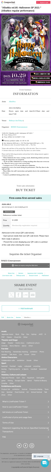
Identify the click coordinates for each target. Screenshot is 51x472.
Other (25, 337)
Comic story (20, 343)
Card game (40, 378)
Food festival (19, 392)
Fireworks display (35, 389)
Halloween (45, 275)
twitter (11, 295)
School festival (36, 392)
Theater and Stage (9, 340)
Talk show (13, 354)
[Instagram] (31, 445)
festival (24, 389)
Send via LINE (25, 295)
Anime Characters (9, 357)
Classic (9, 337)
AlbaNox (12, 102)
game (3, 380)
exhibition (33, 352)
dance (24, 346)
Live (20, 354)
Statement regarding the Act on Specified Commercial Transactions (25, 430)
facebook (18, 295)
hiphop (33, 334)
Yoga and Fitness (7, 378)
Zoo (23, 378)
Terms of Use (8, 423)
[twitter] (19, 445)
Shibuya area (20, 275)
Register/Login (44, 2)
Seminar (10, 392)
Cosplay (4, 383)
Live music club (7, 275)
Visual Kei (17, 337)
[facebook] (25, 445)
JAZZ (40, 334)
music (4, 331)
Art (28, 392)
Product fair (5, 389)
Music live (11, 273)
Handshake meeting (20, 352)
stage (3, 343)
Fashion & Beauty (40, 380)
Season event (33, 275)
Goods (26, 354)
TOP (2, 317)
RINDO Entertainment (19, 127)
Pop (22, 334)
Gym (18, 378)
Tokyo (20, 121)
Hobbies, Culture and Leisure (13, 375)
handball (34, 369)
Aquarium (30, 378)
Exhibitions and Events (11, 386)
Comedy (4, 346)
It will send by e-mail (32, 295)
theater (10, 343)
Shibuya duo (13, 121)
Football (13, 366)
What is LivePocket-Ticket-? (14, 401)
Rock (17, 334)
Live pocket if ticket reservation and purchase (8, 2)
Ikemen (21, 273)
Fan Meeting (6, 352)
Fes (27, 334)
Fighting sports (14, 369)
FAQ (4, 437)
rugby (20, 366)
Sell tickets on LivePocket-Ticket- (15, 412)
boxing (3, 369)
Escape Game (20, 380)
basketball (43, 369)
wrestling (36, 366)
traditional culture (33, 343)
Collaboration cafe (8, 360)
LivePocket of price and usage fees (17, 417)
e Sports (25, 369)
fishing (10, 380)
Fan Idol (4, 349)
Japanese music (7, 334)
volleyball (27, 366)
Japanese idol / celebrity (35, 273)
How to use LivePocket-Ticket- (15, 407)
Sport (3, 363)
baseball (4, 366)
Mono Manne (15, 346)
